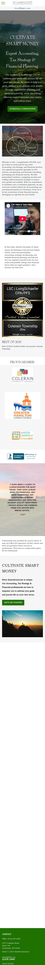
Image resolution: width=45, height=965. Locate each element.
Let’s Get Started (13, 602)
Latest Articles (8, 964)
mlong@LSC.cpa (8, 957)
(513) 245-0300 (14, 939)
